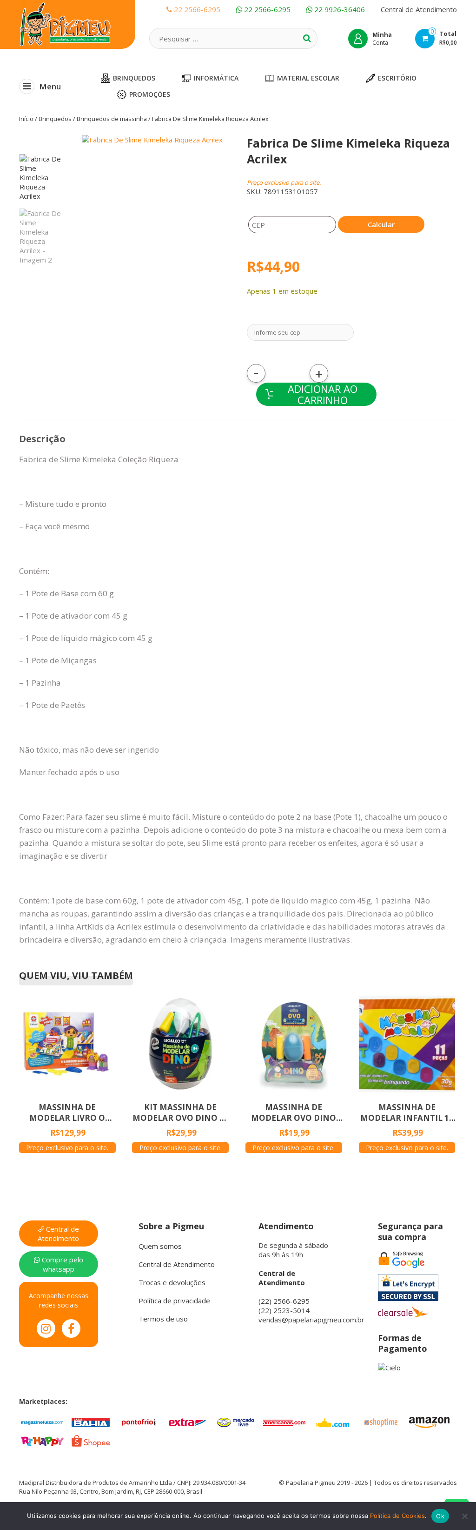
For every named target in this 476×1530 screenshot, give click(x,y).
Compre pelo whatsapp (61, 1264)
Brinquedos (134, 78)
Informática (216, 78)
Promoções (149, 94)
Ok (440, 1516)
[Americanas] (284, 1421)
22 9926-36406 (338, 9)
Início (26, 119)
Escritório (397, 78)
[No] (464, 1516)
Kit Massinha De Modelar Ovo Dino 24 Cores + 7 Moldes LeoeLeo (180, 1112)
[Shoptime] (380, 1421)
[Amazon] (429, 1421)
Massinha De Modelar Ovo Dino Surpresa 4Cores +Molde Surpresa (293, 1112)
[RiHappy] (42, 1440)
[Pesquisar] (306, 38)
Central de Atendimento (419, 9)
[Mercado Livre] (235, 1421)
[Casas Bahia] (90, 1421)
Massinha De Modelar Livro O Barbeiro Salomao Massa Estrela (67, 1112)
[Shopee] (90, 1440)
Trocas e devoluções (172, 1282)
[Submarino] (332, 1421)
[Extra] (187, 1421)
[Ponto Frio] (139, 1421)
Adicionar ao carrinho (322, 394)
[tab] (42, 439)
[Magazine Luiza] (42, 1421)
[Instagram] (46, 1328)
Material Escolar (308, 78)
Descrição (42, 438)
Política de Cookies (397, 1515)
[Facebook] (71, 1328)
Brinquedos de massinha (112, 119)
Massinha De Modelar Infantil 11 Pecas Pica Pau (407, 1112)
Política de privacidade (174, 1300)
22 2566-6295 (266, 9)
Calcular (381, 224)
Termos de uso (163, 1318)
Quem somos (160, 1246)
